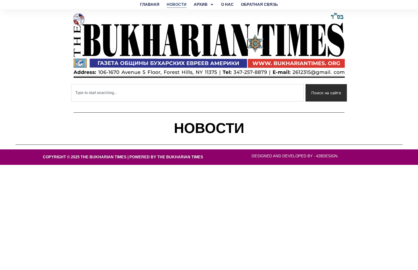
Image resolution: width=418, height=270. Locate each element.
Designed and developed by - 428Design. (295, 156)
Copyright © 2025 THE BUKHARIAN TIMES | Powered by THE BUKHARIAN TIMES (123, 157)
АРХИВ (201, 4)
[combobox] (187, 93)
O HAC (227, 4)
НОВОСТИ (177, 4)
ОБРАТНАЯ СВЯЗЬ (259, 4)
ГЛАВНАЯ (149, 4)
